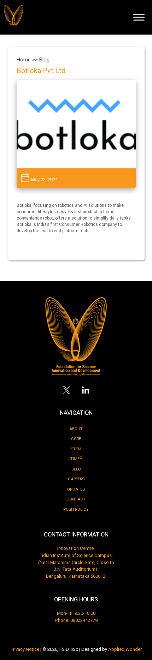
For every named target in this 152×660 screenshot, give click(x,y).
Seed (76, 469)
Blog (44, 59)
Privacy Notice (25, 649)
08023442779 (84, 620)
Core (76, 439)
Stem (76, 449)
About (76, 429)
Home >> (28, 59)
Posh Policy (76, 509)
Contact (76, 499)
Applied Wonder (125, 649)
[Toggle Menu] (139, 17)
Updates (76, 489)
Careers (76, 479)
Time (76, 458)
